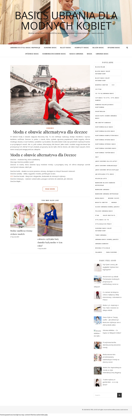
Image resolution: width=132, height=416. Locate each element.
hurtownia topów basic (105, 152)
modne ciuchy (113, 198)
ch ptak (98, 89)
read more (50, 189)
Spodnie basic (114, 47)
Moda (89, 54)
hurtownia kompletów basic (107, 135)
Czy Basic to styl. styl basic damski (107, 99)
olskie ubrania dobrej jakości (107, 207)
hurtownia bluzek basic (105, 131)
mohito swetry (101, 202)
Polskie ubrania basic (104, 211)
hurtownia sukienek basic (105, 148)
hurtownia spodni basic (105, 139)
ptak (97, 215)
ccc (113, 85)
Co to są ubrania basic (104, 93)
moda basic (99, 198)
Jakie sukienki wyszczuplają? (107, 170)
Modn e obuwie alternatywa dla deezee (50, 132)
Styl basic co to (102, 219)
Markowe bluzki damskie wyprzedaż (105, 184)
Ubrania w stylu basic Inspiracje (25, 47)
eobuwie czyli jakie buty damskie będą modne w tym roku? (50, 242)
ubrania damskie (101, 243)
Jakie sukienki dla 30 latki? (106, 161)
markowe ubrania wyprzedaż (106, 194)
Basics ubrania (76, 54)
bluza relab (100, 67)
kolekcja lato (101, 178)
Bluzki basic (98, 47)
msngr (114, 202)
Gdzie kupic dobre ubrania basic (106, 117)
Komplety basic (82, 47)
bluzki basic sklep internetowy (102, 72)
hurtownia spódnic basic (105, 144)
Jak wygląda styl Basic (104, 174)
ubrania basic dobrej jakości (107, 239)
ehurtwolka (100, 111)
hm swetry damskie (103, 122)
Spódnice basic (32, 54)
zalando (98, 252)
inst (97, 157)
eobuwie (50, 128)
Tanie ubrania (100, 235)
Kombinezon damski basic (54, 54)
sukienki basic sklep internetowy (103, 229)
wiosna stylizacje (102, 248)
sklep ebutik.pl (109, 215)
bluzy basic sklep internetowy (102, 79)
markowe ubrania (102, 189)
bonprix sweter (101, 85)
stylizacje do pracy (103, 224)
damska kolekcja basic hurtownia (104, 106)
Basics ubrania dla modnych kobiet (66, 20)
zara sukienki (111, 252)
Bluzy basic (65, 47)
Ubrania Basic (102, 54)
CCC (11, 176)
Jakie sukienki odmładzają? (106, 165)
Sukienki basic (50, 47)
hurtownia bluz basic (104, 127)
